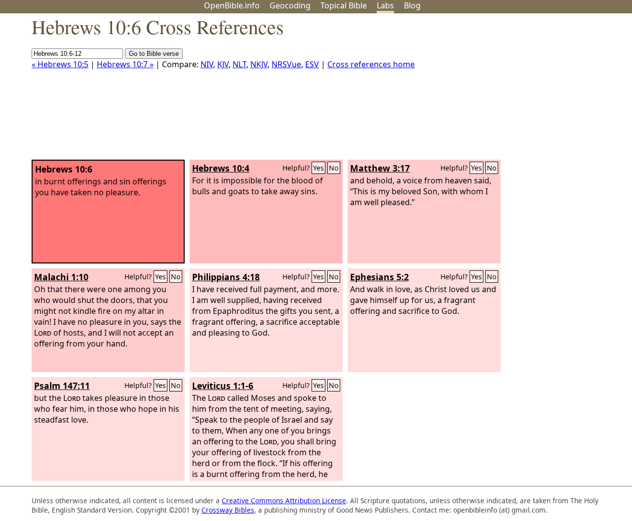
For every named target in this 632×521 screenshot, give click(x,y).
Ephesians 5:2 (379, 277)
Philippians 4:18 (226, 277)
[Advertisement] (532, 90)
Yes (318, 168)
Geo (290, 5)
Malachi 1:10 (61, 277)
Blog (412, 5)
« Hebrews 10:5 (60, 64)
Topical (343, 5)
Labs (385, 5)
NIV (206, 64)
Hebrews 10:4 (220, 168)
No (334, 168)
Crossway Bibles (227, 510)
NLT (239, 64)
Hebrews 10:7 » (125, 64)
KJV (223, 64)
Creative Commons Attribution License (284, 500)
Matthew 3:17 (380, 168)
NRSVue (286, 64)
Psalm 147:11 (62, 385)
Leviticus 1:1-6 (222, 385)
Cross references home (371, 64)
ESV (312, 64)
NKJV (259, 64)
